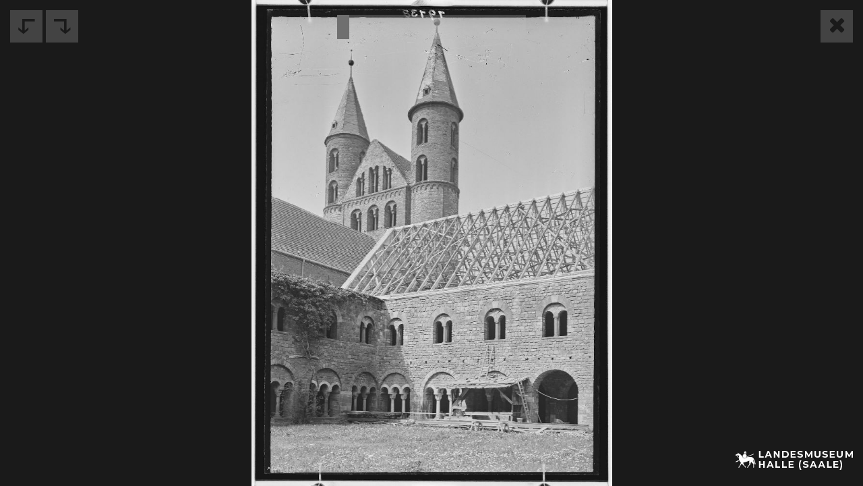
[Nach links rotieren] (26, 26)
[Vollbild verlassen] (837, 26)
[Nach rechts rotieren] (62, 26)
